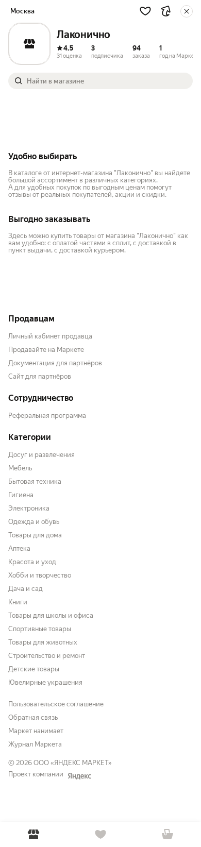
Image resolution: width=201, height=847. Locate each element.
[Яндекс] (79, 776)
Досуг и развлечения (41, 455)
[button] (145, 11)
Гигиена (21, 495)
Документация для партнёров (55, 363)
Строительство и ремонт (46, 655)
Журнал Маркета (35, 744)
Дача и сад (25, 588)
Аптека (19, 548)
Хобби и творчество (39, 575)
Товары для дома (35, 535)
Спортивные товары (39, 629)
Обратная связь (33, 717)
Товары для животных (42, 642)
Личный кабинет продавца (50, 336)
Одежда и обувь (33, 522)
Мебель (20, 468)
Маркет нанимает (35, 731)
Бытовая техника (34, 481)
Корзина (167, 834)
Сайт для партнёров (39, 376)
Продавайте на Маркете (46, 349)
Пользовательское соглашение (56, 704)
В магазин (33, 834)
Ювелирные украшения (45, 682)
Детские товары (33, 669)
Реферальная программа (47, 415)
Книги (17, 602)
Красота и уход (32, 562)
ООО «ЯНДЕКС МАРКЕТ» (73, 763)
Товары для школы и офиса (50, 615)
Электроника (28, 508)
